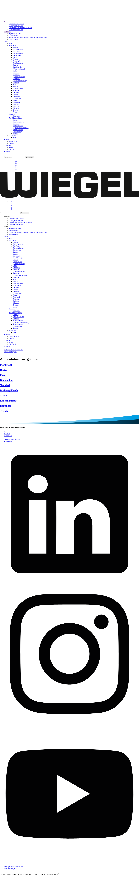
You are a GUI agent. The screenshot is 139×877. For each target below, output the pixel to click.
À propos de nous (15, 34)
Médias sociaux (14, 39)
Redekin (16, 106)
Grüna (15, 71)
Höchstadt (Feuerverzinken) (19, 76)
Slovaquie (12, 136)
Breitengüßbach (18, 53)
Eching (15, 59)
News (11, 147)
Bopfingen (16, 51)
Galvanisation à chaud (16, 24)
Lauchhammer (18, 88)
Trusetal (15, 110)
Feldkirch (16, 116)
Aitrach (15, 47)
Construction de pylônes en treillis (20, 28)
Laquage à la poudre (16, 26)
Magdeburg (17, 90)
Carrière (7, 139)
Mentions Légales (10, 352)
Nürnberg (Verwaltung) (17, 97)
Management (13, 36)
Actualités (7, 145)
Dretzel (15, 57)
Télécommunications (16, 30)
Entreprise (7, 32)
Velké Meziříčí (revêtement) (18, 131)
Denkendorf (17, 55)
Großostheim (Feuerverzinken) (19, 68)
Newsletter (8, 436)
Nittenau (16, 94)
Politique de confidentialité (13, 350)
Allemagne (12, 45)
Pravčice (16, 124)
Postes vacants (14, 141)
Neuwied (16, 92)
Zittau (15, 112)
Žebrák (15, 134)
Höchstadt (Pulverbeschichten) (20, 80)
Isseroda (16, 83)
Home (6, 432)
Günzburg (16, 73)
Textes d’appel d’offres (12, 439)
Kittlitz (15, 86)
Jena (14, 85)
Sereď (15, 137)
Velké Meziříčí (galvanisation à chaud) (21, 127)
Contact (7, 151)
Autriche (12, 114)
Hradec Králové (18, 122)
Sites (6, 41)
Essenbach (16, 61)
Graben (15, 65)
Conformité (8, 441)
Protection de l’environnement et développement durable (28, 37)
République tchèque (15, 118)
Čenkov (15, 120)
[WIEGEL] (7, 16)
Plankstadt (16, 102)
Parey (15, 100)
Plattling (16, 104)
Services (7, 22)
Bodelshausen (18, 49)
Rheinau (16, 108)
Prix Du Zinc (13, 149)
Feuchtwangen (18, 63)
